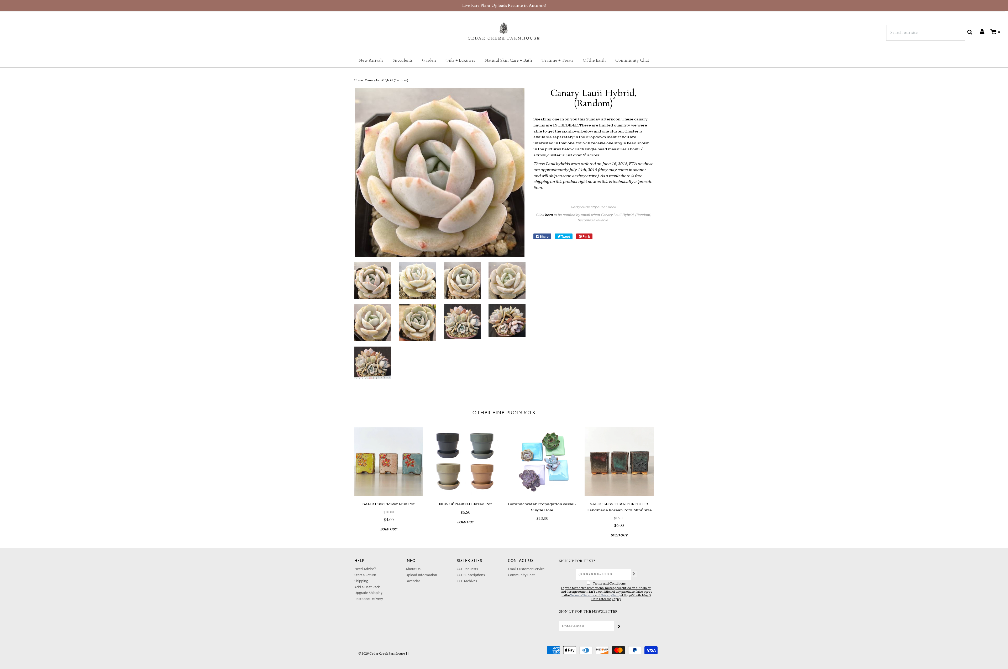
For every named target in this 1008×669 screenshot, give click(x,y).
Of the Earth (594, 60)
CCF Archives (467, 581)
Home (358, 80)
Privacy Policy (611, 595)
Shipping (361, 581)
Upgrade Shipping (368, 593)
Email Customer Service (526, 569)
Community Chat (632, 60)
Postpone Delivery (368, 599)
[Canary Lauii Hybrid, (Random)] (372, 280)
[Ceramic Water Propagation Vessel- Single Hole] (542, 461)
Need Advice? (365, 569)
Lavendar (413, 581)
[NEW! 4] (465, 461)
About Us (413, 569)
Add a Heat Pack (367, 587)
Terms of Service (582, 595)
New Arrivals (371, 60)
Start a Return (365, 575)
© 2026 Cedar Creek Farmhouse (381, 654)
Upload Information (421, 575)
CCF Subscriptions (471, 575)
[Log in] (979, 31)
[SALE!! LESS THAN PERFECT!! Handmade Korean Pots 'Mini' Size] (619, 461)
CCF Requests (467, 569)
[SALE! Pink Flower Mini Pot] (388, 461)
